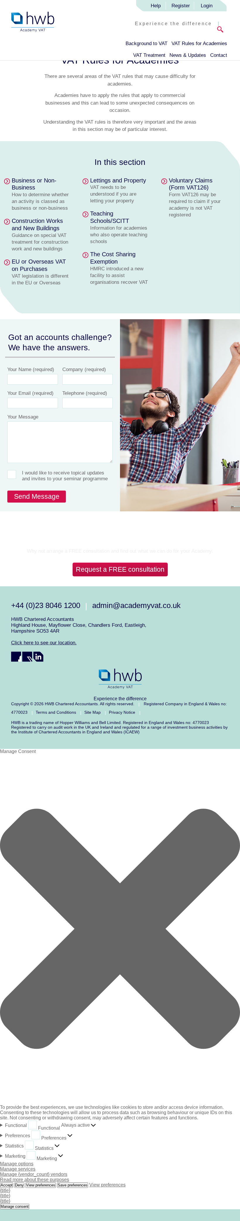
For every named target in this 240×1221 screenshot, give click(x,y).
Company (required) (84, 369)
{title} (5, 1190)
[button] (120, 929)
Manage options (16, 1163)
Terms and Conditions (56, 712)
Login (206, 5)
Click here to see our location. (44, 642)
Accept (7, 1185)
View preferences (40, 1185)
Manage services (17, 1169)
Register (181, 5)
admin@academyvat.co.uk (136, 605)
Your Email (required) (30, 393)
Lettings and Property (118, 180)
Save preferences (73, 1185)
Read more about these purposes (34, 1179)
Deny (19, 1185)
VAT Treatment (149, 55)
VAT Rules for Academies (199, 43)
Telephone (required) (84, 393)
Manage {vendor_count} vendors (33, 1174)
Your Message (22, 417)
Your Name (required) (30, 369)
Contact (218, 55)
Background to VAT (146, 43)
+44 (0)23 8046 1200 (45, 605)
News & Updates (187, 55)
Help (156, 5)
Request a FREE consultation (120, 569)
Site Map (92, 712)
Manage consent (15, 1206)
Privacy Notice (122, 712)
